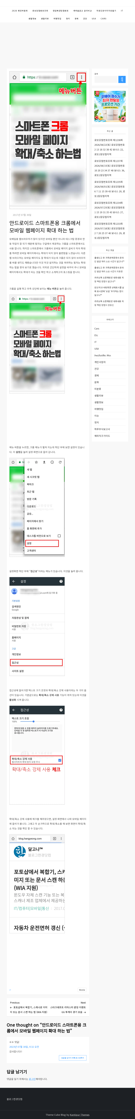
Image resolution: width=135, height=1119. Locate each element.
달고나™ (120, 261)
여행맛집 (57, 18)
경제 (77, 18)
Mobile (82, 990)
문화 (96, 382)
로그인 (32, 1079)
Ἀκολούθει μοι (102, 355)
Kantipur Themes (79, 1114)
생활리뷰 (45, 18)
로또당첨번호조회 (40, 10)
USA (94, 18)
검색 (96, 73)
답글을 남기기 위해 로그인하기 (72, 1058)
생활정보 (32, 18)
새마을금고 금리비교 (82, 10)
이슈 (96, 415)
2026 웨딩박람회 (20, 10)
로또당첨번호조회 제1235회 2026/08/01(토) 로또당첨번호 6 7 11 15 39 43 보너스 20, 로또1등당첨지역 (109, 189)
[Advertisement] (67, 42)
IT (122, 10)
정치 (68, 18)
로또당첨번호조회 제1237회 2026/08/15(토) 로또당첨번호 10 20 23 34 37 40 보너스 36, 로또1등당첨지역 (109, 168)
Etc (96, 335)
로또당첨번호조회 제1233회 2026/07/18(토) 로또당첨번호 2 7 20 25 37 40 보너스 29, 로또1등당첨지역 (109, 231)
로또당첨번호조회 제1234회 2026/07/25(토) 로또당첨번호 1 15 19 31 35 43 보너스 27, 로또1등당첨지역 (109, 210)
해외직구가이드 (102, 435)
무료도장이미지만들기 (106, 10)
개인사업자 (100, 362)
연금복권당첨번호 (61, 10)
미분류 (97, 388)
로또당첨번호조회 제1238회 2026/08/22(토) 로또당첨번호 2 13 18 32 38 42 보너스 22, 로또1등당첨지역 (109, 147)
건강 (85, 18)
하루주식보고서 (102, 429)
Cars (104, 18)
